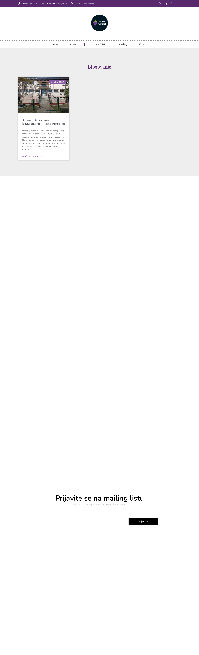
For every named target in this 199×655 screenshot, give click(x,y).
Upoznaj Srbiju (98, 44)
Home (55, 44)
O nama (74, 44)
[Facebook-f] (167, 3)
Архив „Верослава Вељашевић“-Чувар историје (43, 122)
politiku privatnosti (117, 504)
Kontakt (143, 44)
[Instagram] (171, 3)
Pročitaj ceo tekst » (32, 156)
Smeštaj (122, 44)
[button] (160, 3)
